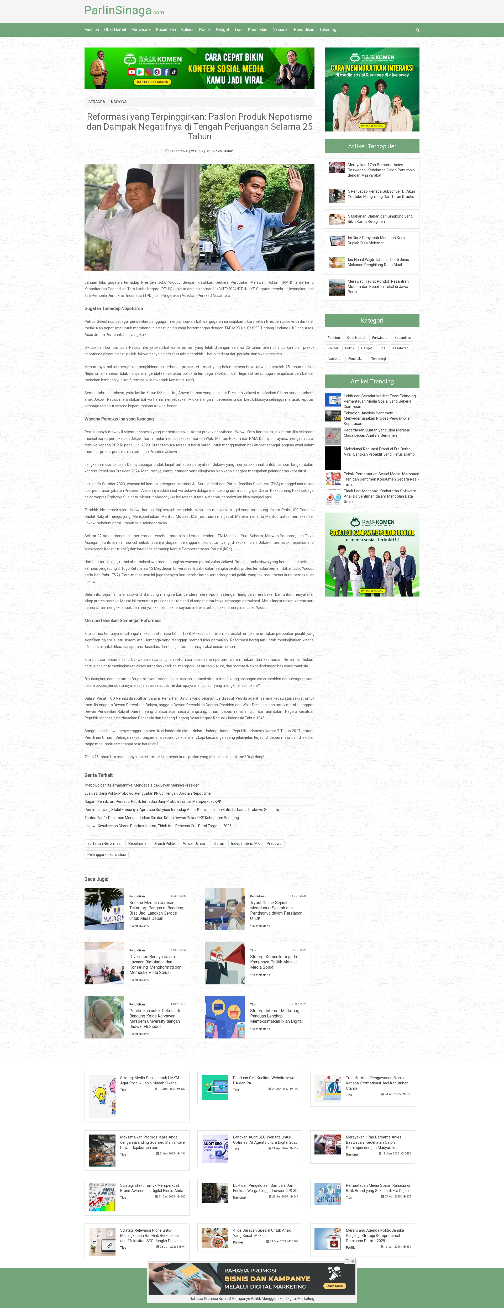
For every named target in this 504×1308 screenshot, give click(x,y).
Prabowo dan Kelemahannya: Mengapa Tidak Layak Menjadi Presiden (142, 785)
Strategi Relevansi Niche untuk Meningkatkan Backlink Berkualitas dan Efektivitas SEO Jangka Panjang (151, 1235)
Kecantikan (166, 29)
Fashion (92, 29)
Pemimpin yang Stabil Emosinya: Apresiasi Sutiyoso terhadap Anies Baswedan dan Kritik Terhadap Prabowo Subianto (182, 810)
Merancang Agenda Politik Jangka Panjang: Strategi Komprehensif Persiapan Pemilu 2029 (375, 1235)
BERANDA (96, 102)
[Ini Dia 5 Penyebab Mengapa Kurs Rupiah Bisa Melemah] (341, 240)
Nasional (280, 29)
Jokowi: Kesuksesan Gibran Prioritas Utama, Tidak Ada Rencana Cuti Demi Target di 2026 (158, 826)
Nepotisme (137, 843)
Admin (229, 151)
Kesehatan (257, 29)
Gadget (222, 29)
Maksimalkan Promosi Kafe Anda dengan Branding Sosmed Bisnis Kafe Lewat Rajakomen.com (152, 1142)
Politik (205, 29)
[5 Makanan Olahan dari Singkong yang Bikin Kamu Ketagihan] (341, 219)
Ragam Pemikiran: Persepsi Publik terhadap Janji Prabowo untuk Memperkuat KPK (153, 801)
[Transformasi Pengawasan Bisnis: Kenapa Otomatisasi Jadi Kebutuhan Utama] (335, 1089)
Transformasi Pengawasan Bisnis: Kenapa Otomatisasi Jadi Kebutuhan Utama (377, 1083)
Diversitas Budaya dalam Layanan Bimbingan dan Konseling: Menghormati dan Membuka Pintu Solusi (155, 964)
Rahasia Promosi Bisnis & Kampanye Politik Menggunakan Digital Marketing (252, 1298)
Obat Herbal (115, 29)
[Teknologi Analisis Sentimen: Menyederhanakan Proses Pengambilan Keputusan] (337, 416)
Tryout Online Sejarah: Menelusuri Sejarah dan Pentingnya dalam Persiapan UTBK (276, 910)
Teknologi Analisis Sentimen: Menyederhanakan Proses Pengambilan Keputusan (378, 418)
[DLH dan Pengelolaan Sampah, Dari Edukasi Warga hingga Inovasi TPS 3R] (223, 1192)
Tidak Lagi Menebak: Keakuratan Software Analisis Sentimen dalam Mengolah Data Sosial (380, 496)
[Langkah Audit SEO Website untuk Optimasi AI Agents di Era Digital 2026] (223, 1148)
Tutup (350, 1261)
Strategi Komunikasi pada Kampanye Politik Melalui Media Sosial (273, 962)
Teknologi (328, 29)
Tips (238, 29)
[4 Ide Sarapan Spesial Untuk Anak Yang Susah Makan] (223, 1237)
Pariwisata (141, 29)
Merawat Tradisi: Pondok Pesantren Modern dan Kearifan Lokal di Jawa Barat (378, 286)
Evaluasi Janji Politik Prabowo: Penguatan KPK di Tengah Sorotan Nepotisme (148, 793)
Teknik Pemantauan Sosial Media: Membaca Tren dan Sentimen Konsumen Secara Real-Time (381, 479)
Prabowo (274, 843)
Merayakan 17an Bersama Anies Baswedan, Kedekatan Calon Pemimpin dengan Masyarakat (381, 170)
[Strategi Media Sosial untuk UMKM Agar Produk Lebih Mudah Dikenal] (110, 1096)
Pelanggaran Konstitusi (106, 854)
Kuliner (187, 29)
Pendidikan (304, 29)
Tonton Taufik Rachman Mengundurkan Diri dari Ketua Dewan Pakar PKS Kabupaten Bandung (162, 818)
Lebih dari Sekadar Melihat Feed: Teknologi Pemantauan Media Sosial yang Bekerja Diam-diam (380, 401)
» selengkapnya (139, 925)
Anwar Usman (194, 843)
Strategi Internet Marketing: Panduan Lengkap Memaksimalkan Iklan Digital (276, 1016)
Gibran (218, 843)
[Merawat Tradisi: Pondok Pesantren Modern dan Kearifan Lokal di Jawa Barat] (341, 287)
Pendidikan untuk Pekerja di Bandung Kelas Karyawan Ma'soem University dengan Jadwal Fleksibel (154, 1018)
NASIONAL (120, 102)
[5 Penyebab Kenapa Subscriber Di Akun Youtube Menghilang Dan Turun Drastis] (341, 195)
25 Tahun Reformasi (104, 843)
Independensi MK (245, 843)
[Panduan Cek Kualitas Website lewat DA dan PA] (223, 1087)
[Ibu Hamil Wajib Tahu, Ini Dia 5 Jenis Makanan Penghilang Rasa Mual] (341, 262)
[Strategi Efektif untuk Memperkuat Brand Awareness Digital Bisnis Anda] (110, 1197)
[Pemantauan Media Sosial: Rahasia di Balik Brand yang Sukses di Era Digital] (335, 1193)
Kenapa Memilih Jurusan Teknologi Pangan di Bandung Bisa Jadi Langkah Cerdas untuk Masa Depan (156, 910)
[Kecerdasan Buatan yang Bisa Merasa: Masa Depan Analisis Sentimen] (337, 436)
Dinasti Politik (165, 843)
